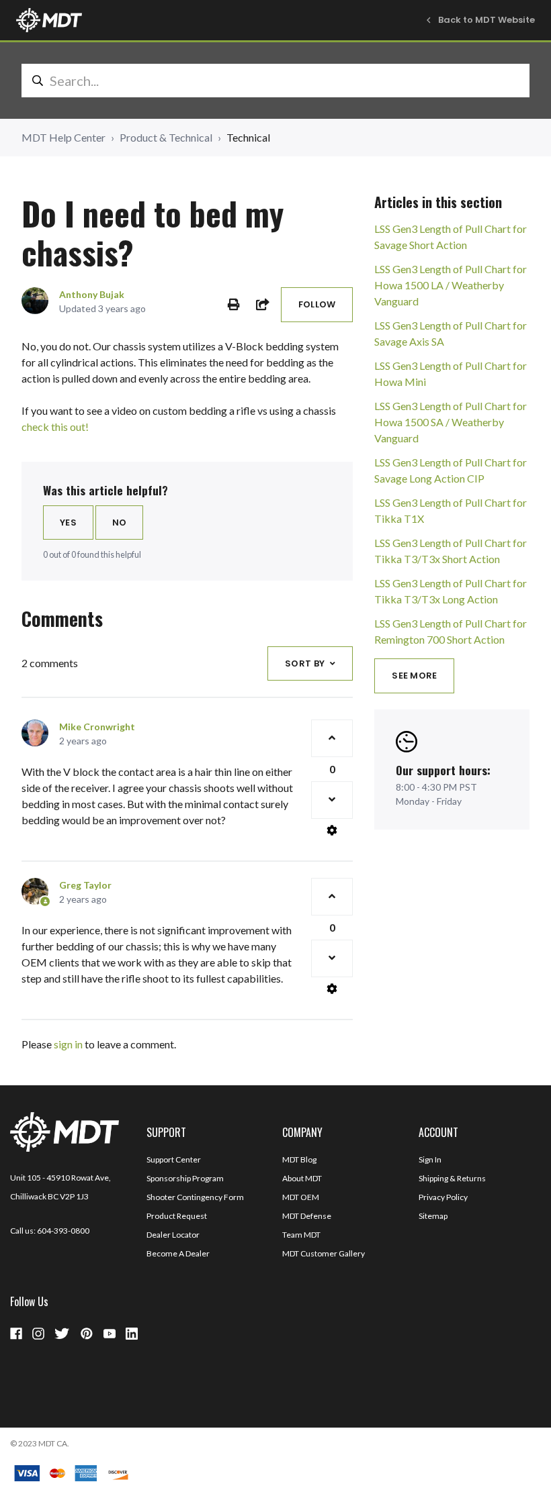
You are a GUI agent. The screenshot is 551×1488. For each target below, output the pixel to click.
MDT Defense (306, 1216)
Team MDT (301, 1235)
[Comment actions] (332, 830)
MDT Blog (299, 1159)
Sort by (305, 663)
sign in (68, 1044)
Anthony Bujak (91, 294)
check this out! (55, 426)
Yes (68, 522)
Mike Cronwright (97, 726)
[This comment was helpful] (332, 738)
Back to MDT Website (486, 19)
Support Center (173, 1159)
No (119, 522)
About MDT (302, 1178)
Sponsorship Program (185, 1178)
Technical (248, 137)
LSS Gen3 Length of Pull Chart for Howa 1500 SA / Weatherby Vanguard (450, 421)
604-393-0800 (63, 1231)
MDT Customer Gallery (323, 1253)
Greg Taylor (85, 885)
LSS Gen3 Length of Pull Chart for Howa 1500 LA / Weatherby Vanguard (450, 284)
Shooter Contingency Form (195, 1197)
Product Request (176, 1216)
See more (414, 675)
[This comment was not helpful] (332, 800)
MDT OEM (300, 1197)
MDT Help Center (63, 137)
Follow (317, 304)
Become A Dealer (178, 1253)
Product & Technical (166, 137)
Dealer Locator (173, 1235)
